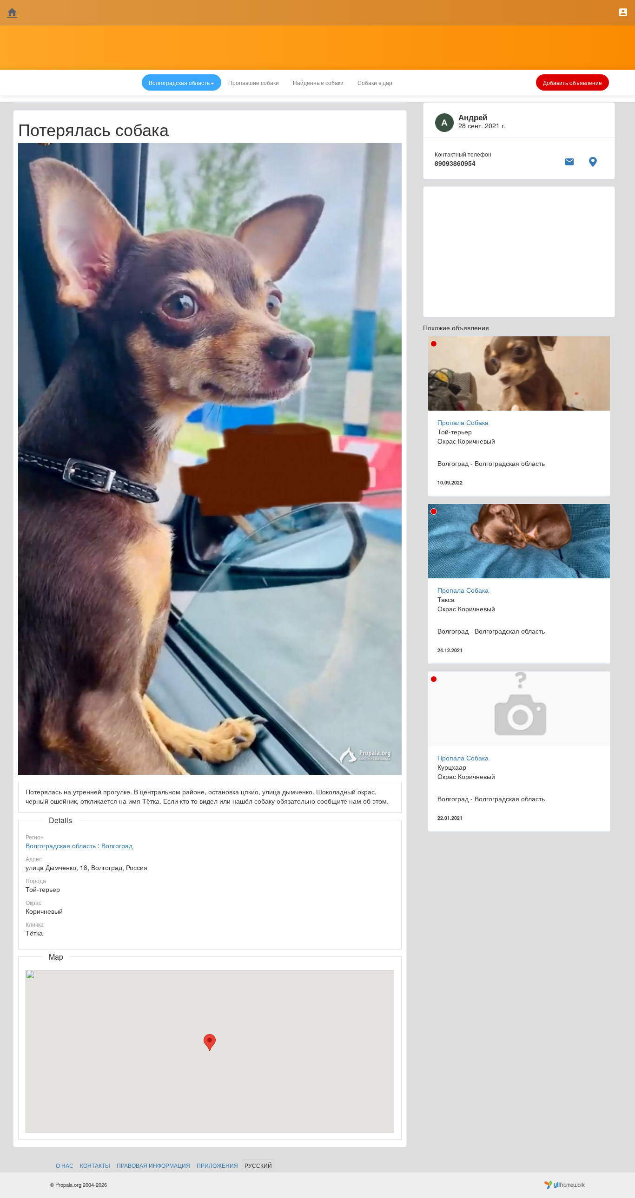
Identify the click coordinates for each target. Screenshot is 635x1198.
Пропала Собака (463, 422)
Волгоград (116, 845)
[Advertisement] (519, 252)
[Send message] (569, 160)
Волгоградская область (61, 845)
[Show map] (592, 160)
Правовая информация (153, 1165)
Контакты (95, 1165)
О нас (64, 1165)
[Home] (12, 13)
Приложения (217, 1165)
